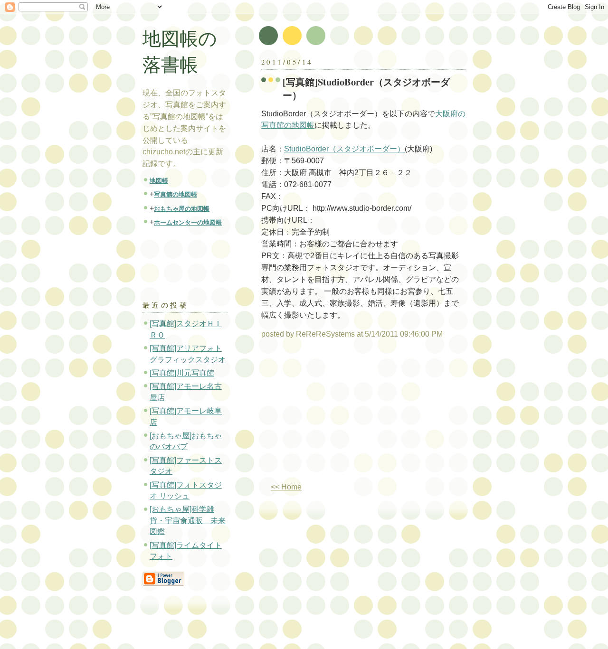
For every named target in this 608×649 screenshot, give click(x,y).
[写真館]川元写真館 (182, 373)
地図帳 (159, 180)
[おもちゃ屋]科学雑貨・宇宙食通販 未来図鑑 (188, 520)
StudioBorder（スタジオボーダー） (344, 149)
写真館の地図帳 (175, 194)
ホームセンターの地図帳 (188, 222)
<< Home (286, 487)
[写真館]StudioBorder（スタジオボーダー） (366, 88)
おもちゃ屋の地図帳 (181, 208)
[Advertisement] (341, 414)
